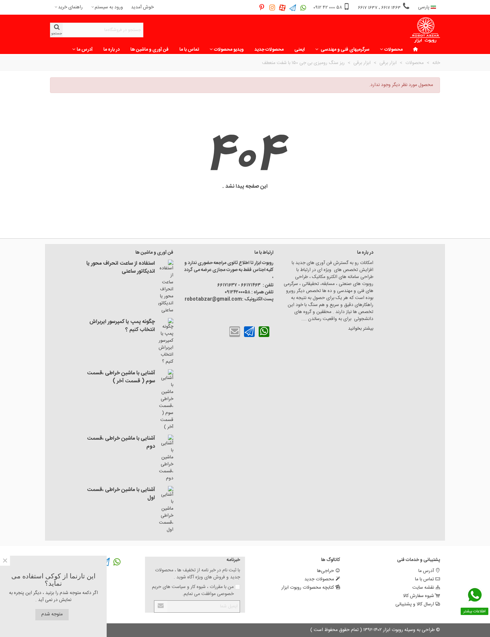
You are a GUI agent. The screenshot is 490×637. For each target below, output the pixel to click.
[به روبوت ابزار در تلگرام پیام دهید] (293, 7)
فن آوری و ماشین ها (149, 50)
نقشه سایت (423, 588)
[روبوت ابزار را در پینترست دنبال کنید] (262, 7)
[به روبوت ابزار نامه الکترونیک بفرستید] (234, 331)
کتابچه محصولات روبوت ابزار (307, 588)
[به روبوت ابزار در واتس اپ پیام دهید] (303, 7)
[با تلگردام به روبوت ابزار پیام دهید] (249, 331)
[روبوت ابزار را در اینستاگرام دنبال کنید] (272, 7)
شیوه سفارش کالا (418, 596)
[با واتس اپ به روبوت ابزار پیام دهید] (264, 331)
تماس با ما (189, 50)
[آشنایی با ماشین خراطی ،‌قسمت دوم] (165, 458)
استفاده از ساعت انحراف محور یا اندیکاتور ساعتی (120, 268)
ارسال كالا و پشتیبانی (414, 604)
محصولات (393, 50)
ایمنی (299, 50)
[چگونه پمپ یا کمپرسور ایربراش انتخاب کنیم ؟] (165, 341)
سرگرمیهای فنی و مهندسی (344, 50)
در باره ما (111, 50)
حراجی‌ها (325, 571)
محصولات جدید (269, 50)
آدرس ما (85, 50)
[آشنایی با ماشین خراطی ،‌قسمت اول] (165, 509)
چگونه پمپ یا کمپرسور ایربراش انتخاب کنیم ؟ (122, 326)
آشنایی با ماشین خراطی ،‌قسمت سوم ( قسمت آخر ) (121, 377)
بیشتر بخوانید (360, 329)
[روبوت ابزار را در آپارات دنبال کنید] (282, 7)
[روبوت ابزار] (425, 30)
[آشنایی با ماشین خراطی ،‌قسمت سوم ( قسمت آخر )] (165, 400)
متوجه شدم (52, 614)
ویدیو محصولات (229, 50)
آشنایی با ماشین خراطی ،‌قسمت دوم (121, 443)
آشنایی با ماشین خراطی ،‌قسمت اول (121, 494)
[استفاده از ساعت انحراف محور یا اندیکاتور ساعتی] (165, 287)
